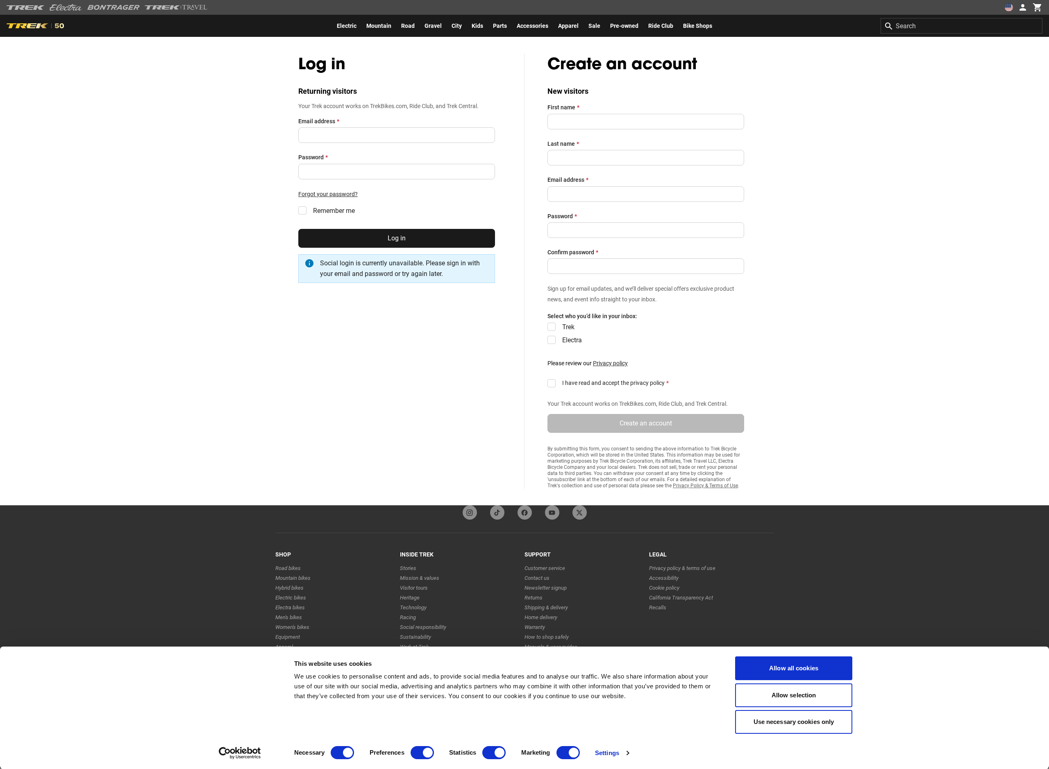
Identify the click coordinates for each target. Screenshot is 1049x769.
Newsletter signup (545, 588)
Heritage (410, 598)
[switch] (422, 752)
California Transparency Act (681, 598)
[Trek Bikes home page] (26, 7)
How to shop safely (546, 637)
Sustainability (415, 637)
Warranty (534, 627)
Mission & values (419, 578)
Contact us (536, 578)
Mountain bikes (293, 578)
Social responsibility (423, 627)
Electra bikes (290, 607)
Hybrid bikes (289, 588)
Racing (408, 617)
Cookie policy (664, 588)
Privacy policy (610, 363)
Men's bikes (288, 617)
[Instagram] (470, 512)
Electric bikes (290, 598)
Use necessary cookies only (794, 721)
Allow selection (794, 695)
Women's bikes (292, 627)
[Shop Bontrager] (113, 7)
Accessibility (664, 578)
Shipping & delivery (546, 607)
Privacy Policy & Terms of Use (705, 486)
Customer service (544, 568)
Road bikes (288, 568)
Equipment (287, 637)
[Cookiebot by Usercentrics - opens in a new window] (240, 753)
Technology (413, 607)
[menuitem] (346, 26)
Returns (533, 598)
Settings (607, 752)
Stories (408, 568)
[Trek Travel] (176, 7)
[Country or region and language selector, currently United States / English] (1009, 7)
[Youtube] (552, 512)
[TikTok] (497, 512)
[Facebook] (525, 512)
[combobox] (961, 26)
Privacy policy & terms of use (682, 568)
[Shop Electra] (66, 7)
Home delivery (540, 617)
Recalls (657, 607)
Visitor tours (414, 588)
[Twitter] (579, 512)
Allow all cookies (793, 668)
